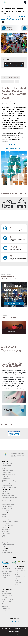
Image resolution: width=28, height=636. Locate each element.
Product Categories (7, 467)
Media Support (6, 478)
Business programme (8, 480)
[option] (14, 203)
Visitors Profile (6, 493)
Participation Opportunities (9, 497)
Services (5, 539)
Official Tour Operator (8, 525)
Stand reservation (7, 501)
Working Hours (6, 499)
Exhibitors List (6, 469)
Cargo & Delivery (7, 506)
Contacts (4, 550)
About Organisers (7, 552)
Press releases (6, 533)
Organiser (5, 548)
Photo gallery (6, 529)
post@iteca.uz (6, 608)
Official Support (6, 472)
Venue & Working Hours (8, 474)
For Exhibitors (6, 489)
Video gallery (5, 531)
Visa (3, 546)
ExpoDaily (5, 476)
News (3, 535)
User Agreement (6, 573)
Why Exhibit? (5, 491)
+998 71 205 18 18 (7, 599)
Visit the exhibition (7, 520)
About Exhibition (6, 465)
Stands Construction (8, 504)
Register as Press (7, 537)
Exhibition (5, 461)
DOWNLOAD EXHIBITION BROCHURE (11, 148)
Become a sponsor (14, 303)
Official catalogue (7, 485)
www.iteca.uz (6, 611)
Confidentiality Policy (20, 628)
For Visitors (5, 512)
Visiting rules (5, 523)
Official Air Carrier (7, 510)
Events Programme (7, 471)
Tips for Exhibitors (7, 508)
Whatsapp (5, 606)
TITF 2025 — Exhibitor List (9, 487)
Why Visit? (5, 514)
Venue (4, 516)
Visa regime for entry (8, 495)
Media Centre (6, 527)
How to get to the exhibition (10, 521)
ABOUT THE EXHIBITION (8, 144)
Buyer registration (7, 463)
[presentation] (12, 51)
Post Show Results (7, 484)
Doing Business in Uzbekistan (10, 482)
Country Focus (6, 541)
